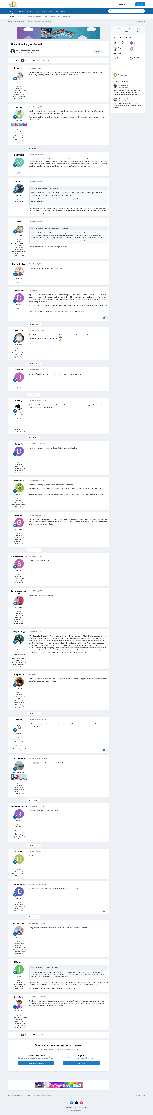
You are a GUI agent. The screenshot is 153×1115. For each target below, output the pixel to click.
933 (19, 282)
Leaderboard (67, 16)
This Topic (134, 11)
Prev (15, 60)
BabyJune (18, 997)
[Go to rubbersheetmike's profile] (19, 814)
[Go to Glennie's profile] (19, 522)
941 (20, 611)
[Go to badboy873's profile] (19, 377)
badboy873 (18, 370)
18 (20, 902)
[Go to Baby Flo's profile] (19, 338)
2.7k (19, 419)
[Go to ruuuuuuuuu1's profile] (19, 765)
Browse (12, 11)
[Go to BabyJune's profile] (19, 1004)
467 (19, 499)
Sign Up (140, 4)
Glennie (18, 515)
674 (19, 825)
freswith (19, 221)
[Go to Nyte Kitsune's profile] (19, 639)
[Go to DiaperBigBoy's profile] (19, 271)
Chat (36, 11)
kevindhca (19, 480)
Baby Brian (19, 674)
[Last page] (37, 60)
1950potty (19, 962)
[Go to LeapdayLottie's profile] (131, 49)
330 (19, 783)
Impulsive (18, 68)
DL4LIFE (18, 852)
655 (19, 650)
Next (33, 60)
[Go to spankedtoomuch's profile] (19, 563)
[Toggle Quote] (32, 188)
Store (43, 11)
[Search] (142, 11)
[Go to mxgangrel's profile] (19, 162)
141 (20, 173)
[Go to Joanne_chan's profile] (19, 930)
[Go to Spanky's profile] (19, 408)
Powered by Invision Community (76, 1112)
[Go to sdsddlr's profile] (19, 188)
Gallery (21, 11)
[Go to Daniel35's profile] (19, 451)
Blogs (29, 11)
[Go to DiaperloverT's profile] (19, 298)
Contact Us (76, 1107)
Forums (11, 16)
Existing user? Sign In (125, 4)
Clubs (50, 11)
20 (20, 308)
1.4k (19, 130)
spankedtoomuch (19, 556)
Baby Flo (19, 331)
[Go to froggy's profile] (19, 114)
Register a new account (36, 1063)
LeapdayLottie (139, 48)
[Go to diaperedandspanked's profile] (19, 600)
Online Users (55, 16)
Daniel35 (19, 444)
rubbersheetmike (19, 806)
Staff (46, 16)
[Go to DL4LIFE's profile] (19, 859)
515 (20, 870)
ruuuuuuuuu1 (19, 758)
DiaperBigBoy (18, 264)
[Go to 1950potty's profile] (19, 969)
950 (19, 533)
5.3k (19, 239)
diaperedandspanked (19, 592)
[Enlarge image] (60, 338)
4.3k (19, 1015)
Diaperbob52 (19, 884)
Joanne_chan (19, 923)
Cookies (85, 1107)
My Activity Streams (34, 16)
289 (19, 941)
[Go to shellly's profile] (19, 727)
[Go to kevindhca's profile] (19, 488)
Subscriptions (60, 11)
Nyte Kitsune (19, 632)
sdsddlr (18, 181)
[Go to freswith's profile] (19, 228)
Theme (67, 1107)
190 (20, 86)
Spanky (18, 401)
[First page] (11, 60)
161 (20, 980)
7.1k (20, 692)
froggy (19, 107)
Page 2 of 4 (46, 60)
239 (19, 199)
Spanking (32, 52)
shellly (19, 720)
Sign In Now (81, 1063)
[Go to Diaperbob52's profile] (19, 891)
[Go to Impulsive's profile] (19, 75)
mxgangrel (19, 155)
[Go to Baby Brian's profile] (19, 682)
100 (20, 388)
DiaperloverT (19, 290)
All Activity (21, 16)
